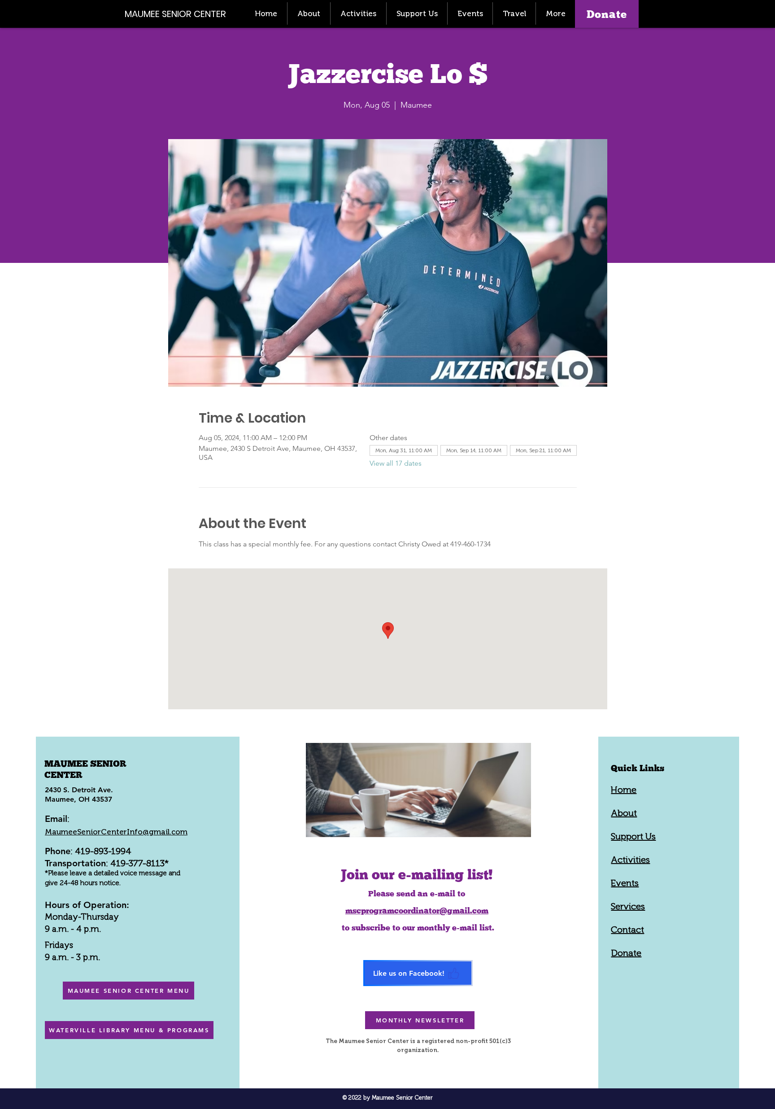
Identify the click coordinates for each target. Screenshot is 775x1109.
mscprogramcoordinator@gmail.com (416, 910)
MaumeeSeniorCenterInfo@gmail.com (116, 831)
